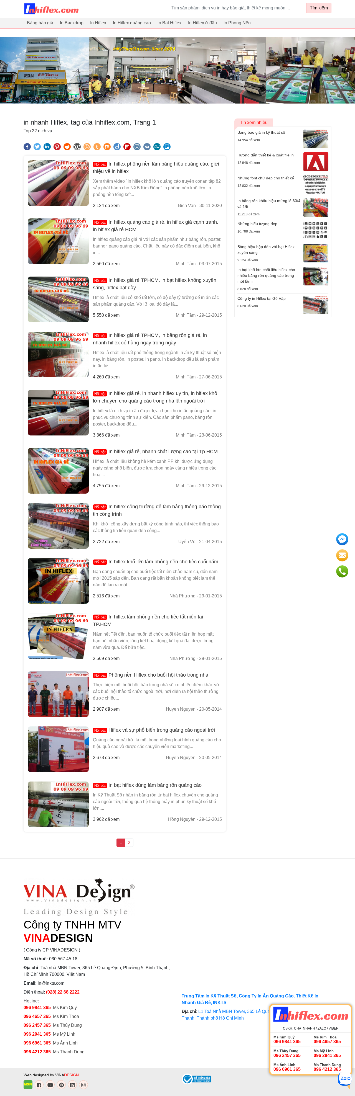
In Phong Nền (237, 22)
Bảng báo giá (40, 22)
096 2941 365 (37, 1034)
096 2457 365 (37, 1025)
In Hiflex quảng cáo (132, 22)
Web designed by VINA (51, 1075)
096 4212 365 (37, 1051)
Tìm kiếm (319, 8)
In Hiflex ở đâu (202, 22)
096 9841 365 (37, 1007)
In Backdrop (71, 22)
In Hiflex (98, 22)
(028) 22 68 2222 (63, 992)
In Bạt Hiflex (169, 22)
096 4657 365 (38, 1016)
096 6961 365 (37, 1043)
